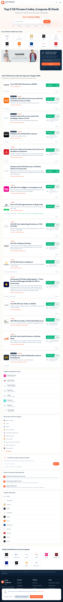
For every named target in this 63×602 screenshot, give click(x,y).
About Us (35, 583)
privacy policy (19, 466)
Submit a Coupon (37, 585)
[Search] (56, 2)
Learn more (41, 591)
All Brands (19, 583)
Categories (20, 585)
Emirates (49, 26)
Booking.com (28, 26)
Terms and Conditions (54, 583)
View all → (59, 31)
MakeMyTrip (19, 26)
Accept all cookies (36, 596)
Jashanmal (35, 26)
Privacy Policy (51, 585)
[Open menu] (60, 2)
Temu (13, 26)
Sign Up (51, 64)
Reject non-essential (21, 596)
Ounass (42, 26)
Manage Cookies (8, 596)
